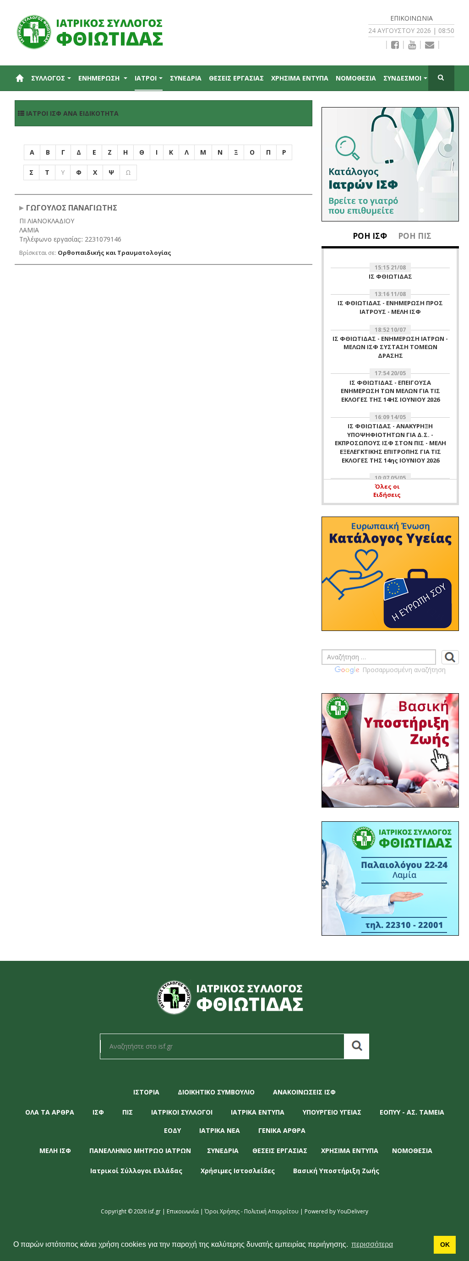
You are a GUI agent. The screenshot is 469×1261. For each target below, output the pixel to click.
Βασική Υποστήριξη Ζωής (336, 1170)
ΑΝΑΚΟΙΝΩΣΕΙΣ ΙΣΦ (304, 1092)
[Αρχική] (19, 78)
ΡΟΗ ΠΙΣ (414, 236)
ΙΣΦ (98, 1112)
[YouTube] (412, 44)
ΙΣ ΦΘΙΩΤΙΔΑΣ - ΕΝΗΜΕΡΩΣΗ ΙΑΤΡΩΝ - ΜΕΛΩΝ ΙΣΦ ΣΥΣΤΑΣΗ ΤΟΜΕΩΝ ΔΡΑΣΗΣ (390, 347)
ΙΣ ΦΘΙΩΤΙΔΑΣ (390, 276)
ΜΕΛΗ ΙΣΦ (55, 1150)
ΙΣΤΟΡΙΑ (146, 1092)
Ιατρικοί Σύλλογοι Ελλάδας (136, 1170)
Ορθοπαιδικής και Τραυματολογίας (114, 252)
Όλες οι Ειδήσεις (387, 490)
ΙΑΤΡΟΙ (146, 78)
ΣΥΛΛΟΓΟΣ (48, 78)
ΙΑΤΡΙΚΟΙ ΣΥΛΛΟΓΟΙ (182, 1112)
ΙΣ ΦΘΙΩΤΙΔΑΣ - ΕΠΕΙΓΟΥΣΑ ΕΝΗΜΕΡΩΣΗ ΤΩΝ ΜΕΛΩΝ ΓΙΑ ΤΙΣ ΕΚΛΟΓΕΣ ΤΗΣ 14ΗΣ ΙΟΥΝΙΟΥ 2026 (390, 391)
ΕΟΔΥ (172, 1130)
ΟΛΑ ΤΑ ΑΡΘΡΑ (49, 1112)
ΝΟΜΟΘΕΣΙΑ (356, 78)
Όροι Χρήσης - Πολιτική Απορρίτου (252, 1211)
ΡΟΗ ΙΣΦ (370, 236)
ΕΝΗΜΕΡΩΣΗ (99, 78)
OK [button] (445, 1244)
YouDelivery (352, 1211)
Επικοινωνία (411, 18)
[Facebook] (395, 44)
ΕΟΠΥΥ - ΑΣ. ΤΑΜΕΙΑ (412, 1112)
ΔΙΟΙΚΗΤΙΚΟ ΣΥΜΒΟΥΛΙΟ (216, 1092)
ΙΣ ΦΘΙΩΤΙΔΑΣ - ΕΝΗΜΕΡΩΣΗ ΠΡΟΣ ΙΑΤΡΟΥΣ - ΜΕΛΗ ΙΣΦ (390, 307)
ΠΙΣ (127, 1112)
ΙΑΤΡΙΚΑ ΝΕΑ (219, 1130)
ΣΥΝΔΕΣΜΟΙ (402, 78)
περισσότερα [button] (372, 1244)
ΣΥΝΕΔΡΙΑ (186, 78)
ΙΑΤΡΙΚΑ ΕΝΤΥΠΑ (257, 1112)
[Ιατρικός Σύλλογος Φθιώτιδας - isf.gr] (94, 31)
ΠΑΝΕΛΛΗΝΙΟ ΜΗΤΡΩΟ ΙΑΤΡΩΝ (140, 1150)
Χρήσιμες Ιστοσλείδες (238, 1170)
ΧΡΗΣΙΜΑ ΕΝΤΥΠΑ (299, 78)
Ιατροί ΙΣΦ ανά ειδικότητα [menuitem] (71, 113)
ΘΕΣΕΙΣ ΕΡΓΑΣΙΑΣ (236, 78)
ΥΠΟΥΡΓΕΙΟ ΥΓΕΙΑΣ (332, 1112)
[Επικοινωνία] (429, 44)
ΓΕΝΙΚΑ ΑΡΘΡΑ (281, 1130)
